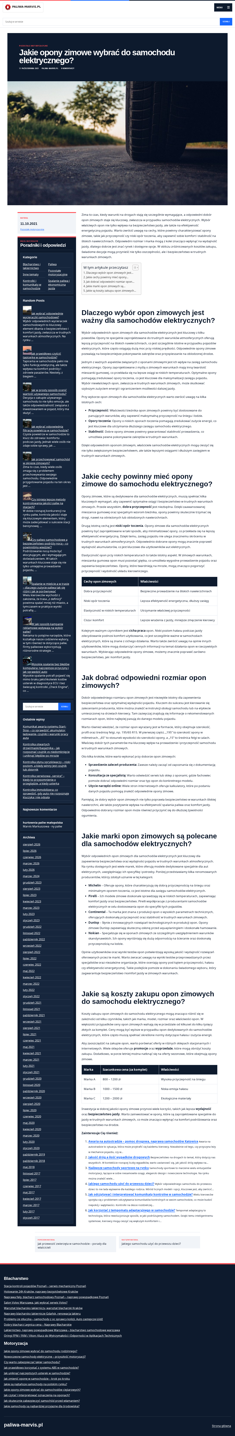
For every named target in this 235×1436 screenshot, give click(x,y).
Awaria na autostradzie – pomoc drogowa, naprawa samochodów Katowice (143, 1141)
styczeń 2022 (31, 996)
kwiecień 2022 (32, 977)
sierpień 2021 (31, 1028)
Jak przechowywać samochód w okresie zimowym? (46, 461)
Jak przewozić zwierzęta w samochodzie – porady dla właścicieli (72, 1244)
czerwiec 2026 (32, 857)
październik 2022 (34, 939)
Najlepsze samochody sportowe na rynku (118, 1168)
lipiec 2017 (29, 1180)
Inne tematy (31, 274)
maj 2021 (29, 1047)
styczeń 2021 (31, 1072)
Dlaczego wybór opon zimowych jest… (109, 273)
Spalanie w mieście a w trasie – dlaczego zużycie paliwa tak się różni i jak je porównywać (46, 587)
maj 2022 (29, 971)
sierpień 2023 (31, 889)
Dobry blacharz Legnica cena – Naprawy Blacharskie (38, 1325)
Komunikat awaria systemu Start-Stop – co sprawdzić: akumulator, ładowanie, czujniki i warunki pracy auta (45, 732)
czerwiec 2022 (32, 965)
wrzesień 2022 (32, 946)
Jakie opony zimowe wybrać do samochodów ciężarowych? (42, 1390)
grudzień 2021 (32, 1003)
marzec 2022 (31, 984)
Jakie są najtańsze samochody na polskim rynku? (35, 1384)
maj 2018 (29, 1167)
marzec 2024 (31, 876)
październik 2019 (34, 1154)
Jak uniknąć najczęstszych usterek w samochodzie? (37, 1373)
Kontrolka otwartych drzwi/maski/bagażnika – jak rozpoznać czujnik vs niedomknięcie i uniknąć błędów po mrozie (46, 750)
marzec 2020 (31, 1135)
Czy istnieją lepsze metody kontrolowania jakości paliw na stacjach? (44, 503)
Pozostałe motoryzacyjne (33, 46)
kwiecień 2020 (32, 1129)
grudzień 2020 (32, 1078)
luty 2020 (29, 1142)
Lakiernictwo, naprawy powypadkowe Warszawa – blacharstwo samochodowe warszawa (62, 1330)
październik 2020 (34, 1091)
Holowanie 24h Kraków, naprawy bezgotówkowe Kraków (41, 1291)
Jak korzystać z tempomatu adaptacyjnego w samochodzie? (131, 1210)
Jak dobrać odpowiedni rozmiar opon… (110, 282)
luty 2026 (29, 870)
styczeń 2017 (31, 1218)
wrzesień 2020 (32, 1097)
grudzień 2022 (32, 927)
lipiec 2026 (29, 851)
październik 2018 (34, 1161)
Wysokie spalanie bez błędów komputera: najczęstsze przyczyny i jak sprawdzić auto (46, 668)
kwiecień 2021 (32, 1053)
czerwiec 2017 (32, 1186)
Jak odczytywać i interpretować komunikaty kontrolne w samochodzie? (140, 1194)
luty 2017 (29, 1211)
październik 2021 (34, 1015)
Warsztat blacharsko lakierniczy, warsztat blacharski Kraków (43, 1308)
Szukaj (226, 21)
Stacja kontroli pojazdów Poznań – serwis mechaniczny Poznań (45, 1286)
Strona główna (221, 1426)
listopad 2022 (31, 933)
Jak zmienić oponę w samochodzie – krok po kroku (37, 1379)
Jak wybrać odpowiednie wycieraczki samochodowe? (43, 315)
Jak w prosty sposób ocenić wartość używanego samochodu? (45, 392)
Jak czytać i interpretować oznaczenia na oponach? (37, 1395)
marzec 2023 (31, 908)
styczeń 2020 (31, 1148)
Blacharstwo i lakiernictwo (31, 266)
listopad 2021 (31, 1009)
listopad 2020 (31, 1085)
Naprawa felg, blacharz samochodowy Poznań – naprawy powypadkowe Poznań (56, 1297)
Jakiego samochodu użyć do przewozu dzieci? (121, 1184)
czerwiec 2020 (32, 1116)
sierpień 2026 (31, 844)
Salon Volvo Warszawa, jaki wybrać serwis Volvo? (35, 1302)
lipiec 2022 (29, 958)
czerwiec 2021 (32, 1040)
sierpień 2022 (31, 952)
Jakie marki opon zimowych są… (105, 286)
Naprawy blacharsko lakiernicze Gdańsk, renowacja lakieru (42, 1313)
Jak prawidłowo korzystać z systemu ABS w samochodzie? (41, 1368)
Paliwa (52, 264)
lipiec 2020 (29, 1110)
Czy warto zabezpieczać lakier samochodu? (32, 1362)
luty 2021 (29, 1066)
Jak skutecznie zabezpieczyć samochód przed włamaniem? (42, 1401)
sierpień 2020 (31, 1104)
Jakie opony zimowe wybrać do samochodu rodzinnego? (40, 1351)
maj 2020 (29, 1123)
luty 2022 (29, 990)
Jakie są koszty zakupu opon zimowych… (111, 291)
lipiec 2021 (29, 1034)
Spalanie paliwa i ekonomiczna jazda (59, 284)
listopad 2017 (31, 1173)
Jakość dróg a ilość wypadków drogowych (119, 1157)
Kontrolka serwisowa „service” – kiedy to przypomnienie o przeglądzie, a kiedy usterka (44, 779)
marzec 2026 (31, 863)
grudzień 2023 (32, 882)
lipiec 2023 (29, 895)
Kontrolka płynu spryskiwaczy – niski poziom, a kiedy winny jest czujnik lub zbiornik (46, 765)
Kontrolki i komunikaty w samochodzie (32, 284)
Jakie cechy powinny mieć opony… (107, 277)
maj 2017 (29, 1192)
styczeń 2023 (31, 920)
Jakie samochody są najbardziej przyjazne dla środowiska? (41, 1406)
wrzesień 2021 (32, 1022)
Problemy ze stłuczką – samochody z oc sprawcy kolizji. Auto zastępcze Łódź (53, 1319)
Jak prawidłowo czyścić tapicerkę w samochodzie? (42, 355)
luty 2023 (29, 914)
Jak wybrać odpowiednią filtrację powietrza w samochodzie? (46, 428)
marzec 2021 (31, 1060)
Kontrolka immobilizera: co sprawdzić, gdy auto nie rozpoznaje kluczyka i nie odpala (46, 793)
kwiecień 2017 (32, 1199)
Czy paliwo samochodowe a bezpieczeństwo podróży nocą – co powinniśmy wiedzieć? (45, 543)
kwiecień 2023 (32, 901)
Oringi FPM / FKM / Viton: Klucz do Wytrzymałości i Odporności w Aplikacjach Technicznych (63, 1336)
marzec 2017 (31, 1205)
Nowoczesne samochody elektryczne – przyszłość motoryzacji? (45, 1357)
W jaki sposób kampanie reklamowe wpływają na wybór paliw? (43, 628)
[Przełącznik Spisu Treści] (134, 267)
